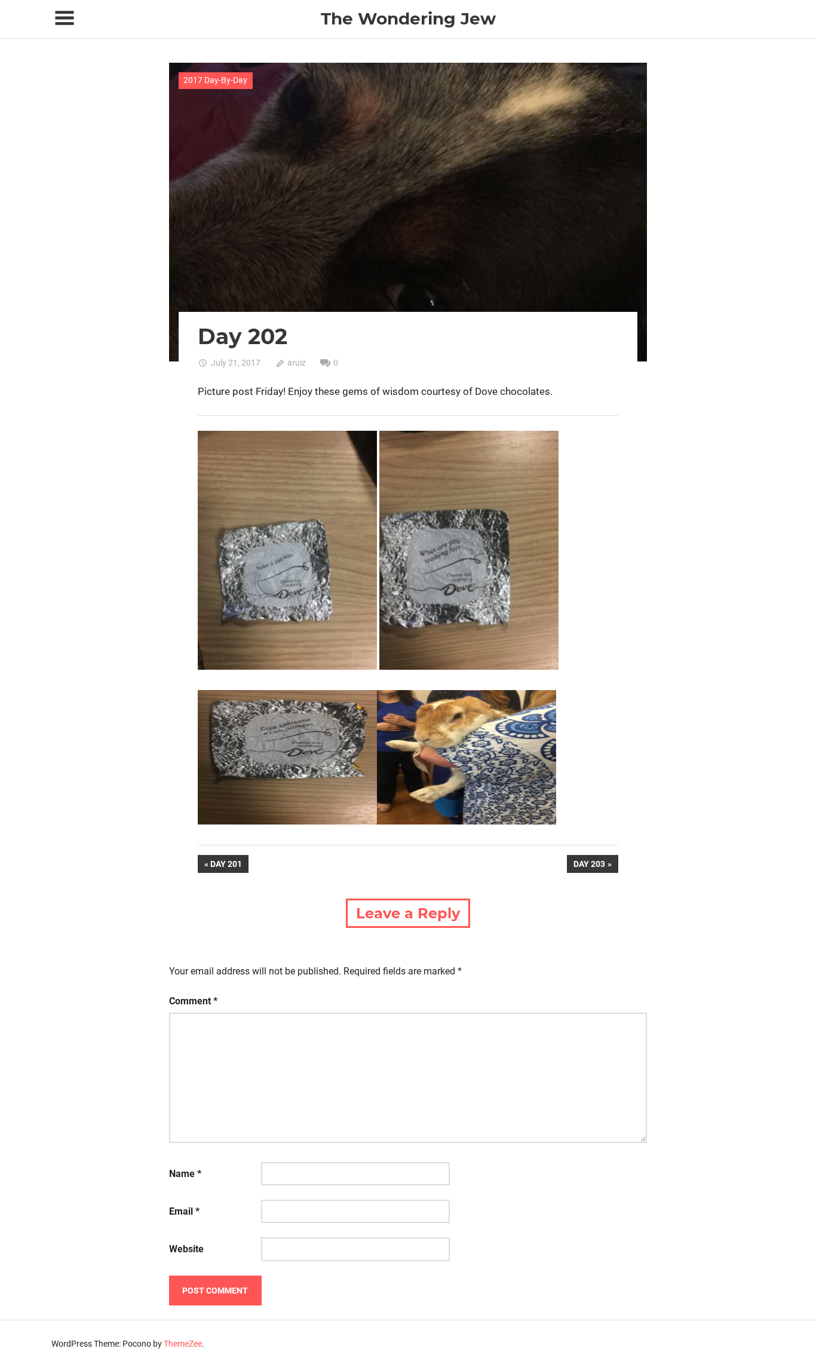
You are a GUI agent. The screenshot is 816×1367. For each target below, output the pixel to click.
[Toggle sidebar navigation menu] (64, 18)
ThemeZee (183, 1343)
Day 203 (589, 866)
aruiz (296, 362)
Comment (193, 1001)
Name (185, 1173)
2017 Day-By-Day (215, 80)
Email (184, 1211)
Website (186, 1249)
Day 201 (229, 866)
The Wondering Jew (408, 18)
